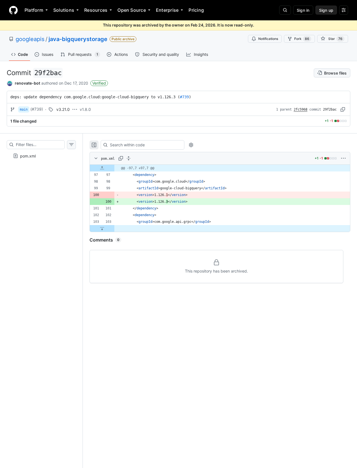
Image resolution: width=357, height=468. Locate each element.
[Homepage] (13, 10)
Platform (34, 10)
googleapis (30, 39)
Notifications (268, 39)
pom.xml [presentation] (28, 155)
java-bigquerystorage (78, 39)
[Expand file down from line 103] (102, 228)
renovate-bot (27, 83)
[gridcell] (220, 168)
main (24, 109)
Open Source (131, 10)
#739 (184, 97)
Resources (95, 10)
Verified (99, 83)
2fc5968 (300, 109)
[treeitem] (41, 155)
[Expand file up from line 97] (102, 168)
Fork (301, 39)
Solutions (63, 10)
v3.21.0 (63, 109)
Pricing (196, 10)
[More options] (343, 158)
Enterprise (167, 10)
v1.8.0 (85, 109)
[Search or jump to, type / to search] (285, 10)
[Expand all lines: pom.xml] (128, 158)
